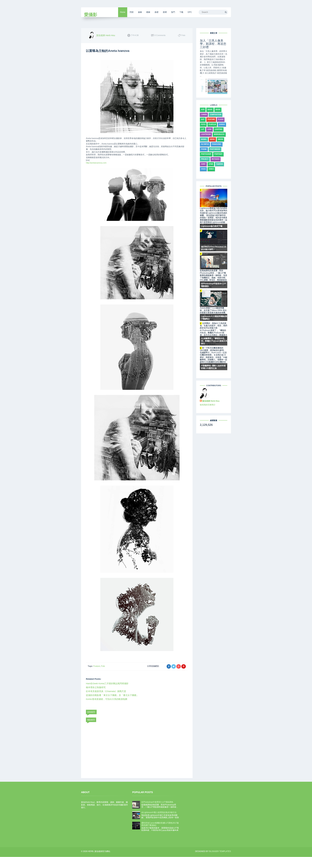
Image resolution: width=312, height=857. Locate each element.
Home (122, 12)
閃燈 (132, 12)
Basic (210, 109)
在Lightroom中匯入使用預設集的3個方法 (158, 812)
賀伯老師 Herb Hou (210, 401)
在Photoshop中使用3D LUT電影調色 (213, 285)
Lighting (218, 129)
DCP (202, 119)
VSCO (203, 169)
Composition (215, 114)
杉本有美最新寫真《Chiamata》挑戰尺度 (106, 691)
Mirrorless (219, 134)
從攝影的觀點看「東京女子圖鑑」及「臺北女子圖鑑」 (112, 695)
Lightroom (206, 134)
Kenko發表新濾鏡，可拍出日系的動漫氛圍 (106, 699)
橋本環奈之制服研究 (96, 687)
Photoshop (206, 154)
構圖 (148, 12)
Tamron (219, 164)
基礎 (156, 12)
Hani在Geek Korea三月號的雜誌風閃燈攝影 (107, 683)
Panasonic (216, 144)
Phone (204, 149)
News (212, 139)
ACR (202, 109)
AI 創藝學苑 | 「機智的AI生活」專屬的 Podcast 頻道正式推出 (214, 341)
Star (211, 164)
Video (211, 169)
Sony (203, 164)
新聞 (165, 12)
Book (218, 109)
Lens (209, 129)
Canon (204, 114)
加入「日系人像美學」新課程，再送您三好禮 (213, 44)
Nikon (220, 139)
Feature (96, 666)
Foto (103, 666)
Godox (222, 124)
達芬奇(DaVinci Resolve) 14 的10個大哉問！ (213, 248)
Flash (220, 119)
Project (205, 159)
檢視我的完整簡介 (207, 405)
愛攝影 (90, 14)
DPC (190, 12)
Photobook (215, 149)
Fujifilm (212, 124)
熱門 (173, 12)
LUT (202, 129)
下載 (181, 12)
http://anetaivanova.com (96, 163)
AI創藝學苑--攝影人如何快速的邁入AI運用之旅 (213, 367)
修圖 (140, 12)
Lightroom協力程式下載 (211, 226)
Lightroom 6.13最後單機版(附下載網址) (214, 317)
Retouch (215, 159)
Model (204, 139)
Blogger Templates (220, 851)
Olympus (205, 144)
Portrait (218, 154)
